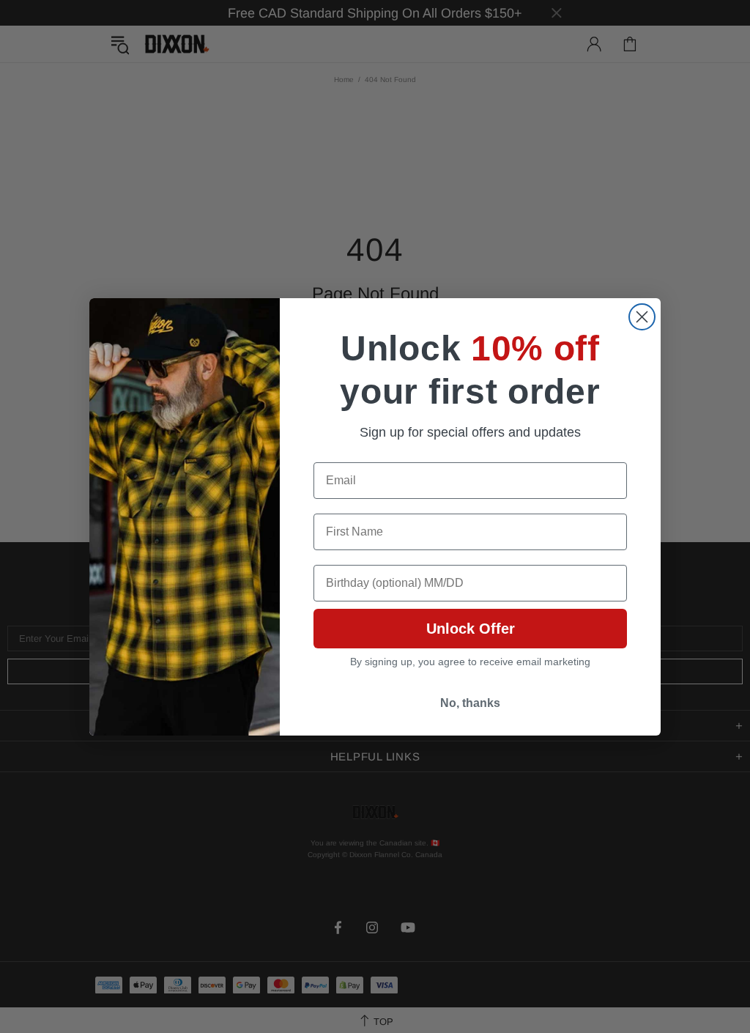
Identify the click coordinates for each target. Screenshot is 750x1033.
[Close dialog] (642, 317)
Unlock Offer (470, 629)
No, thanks (470, 703)
